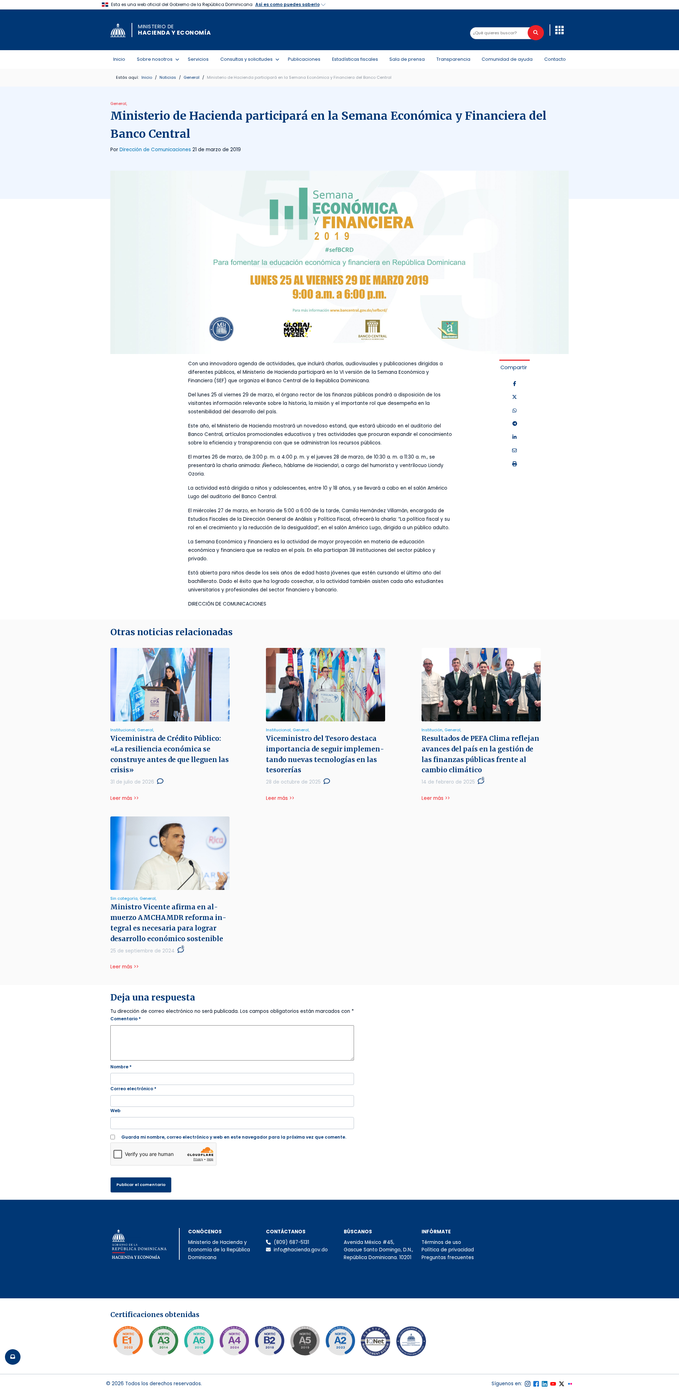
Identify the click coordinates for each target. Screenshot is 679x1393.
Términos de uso (441, 1242)
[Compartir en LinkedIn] (514, 437)
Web (115, 1111)
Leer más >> (124, 798)
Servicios (198, 59)
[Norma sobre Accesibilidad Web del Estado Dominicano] (269, 1340)
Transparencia (453, 59)
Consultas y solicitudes (247, 59)
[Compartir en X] (514, 397)
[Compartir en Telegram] (514, 424)
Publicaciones (304, 59)
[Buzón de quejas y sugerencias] (13, 1357)
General (191, 77)
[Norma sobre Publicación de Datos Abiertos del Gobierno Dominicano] (163, 1340)
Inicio (119, 59)
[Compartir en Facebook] (514, 384)
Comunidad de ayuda (507, 59)
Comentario (125, 1019)
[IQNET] (375, 1343)
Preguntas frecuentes (448, 1257)
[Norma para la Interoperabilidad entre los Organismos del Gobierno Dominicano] (234, 1340)
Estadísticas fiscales (355, 59)
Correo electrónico (133, 1089)
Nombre (121, 1067)
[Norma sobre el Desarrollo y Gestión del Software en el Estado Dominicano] (198, 1340)
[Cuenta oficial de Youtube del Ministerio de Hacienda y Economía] (553, 1384)
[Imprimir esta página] (514, 464)
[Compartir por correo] (514, 451)
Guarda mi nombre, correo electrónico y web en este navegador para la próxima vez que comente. (233, 1137)
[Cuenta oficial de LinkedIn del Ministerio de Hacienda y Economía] (544, 1384)
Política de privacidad (448, 1249)
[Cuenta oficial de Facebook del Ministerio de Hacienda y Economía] (536, 1384)
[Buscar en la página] (536, 32)
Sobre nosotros (156, 59)
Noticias (167, 77)
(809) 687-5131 (291, 1242)
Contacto (555, 59)
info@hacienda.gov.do (301, 1249)
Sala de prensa (407, 59)
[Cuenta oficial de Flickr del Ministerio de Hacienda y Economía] (570, 1384)
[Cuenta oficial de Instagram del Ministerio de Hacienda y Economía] (527, 1384)
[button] (559, 30)
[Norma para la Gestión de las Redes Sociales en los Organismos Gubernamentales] (128, 1340)
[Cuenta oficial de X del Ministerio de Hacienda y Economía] (561, 1384)
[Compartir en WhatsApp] (514, 411)
